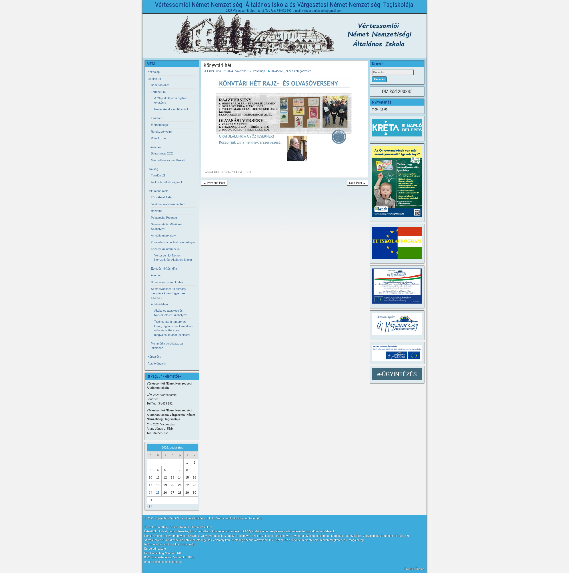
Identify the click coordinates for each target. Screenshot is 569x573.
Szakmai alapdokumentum (168, 204)
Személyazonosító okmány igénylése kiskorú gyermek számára (168, 293)
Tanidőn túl (158, 175)
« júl (149, 506)
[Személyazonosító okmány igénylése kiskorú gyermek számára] (397, 181)
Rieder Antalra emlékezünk (171, 109)
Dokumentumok (158, 191)
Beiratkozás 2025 (162, 153)
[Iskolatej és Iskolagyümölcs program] (397, 243)
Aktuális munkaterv (163, 235)
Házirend (156, 210)
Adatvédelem (159, 304)
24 (150, 492)
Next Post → (357, 182)
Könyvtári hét (217, 65)
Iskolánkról (155, 78)
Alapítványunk (157, 363)
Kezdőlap (154, 72)
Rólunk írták (158, 138)
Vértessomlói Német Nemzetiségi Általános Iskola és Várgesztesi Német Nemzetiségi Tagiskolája (284, 4)
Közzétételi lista (161, 197)
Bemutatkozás (160, 85)
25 (158, 492)
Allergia (155, 275)
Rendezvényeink (161, 131)
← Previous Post (214, 182)
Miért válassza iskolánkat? (168, 160)
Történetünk (158, 92)
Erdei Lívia (214, 71)
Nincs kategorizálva (298, 71)
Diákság (153, 169)
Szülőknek (154, 147)
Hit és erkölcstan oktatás (167, 282)
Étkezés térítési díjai (164, 268)
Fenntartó (157, 118)
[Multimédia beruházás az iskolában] (397, 286)
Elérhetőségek (160, 124)
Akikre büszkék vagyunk (167, 182)
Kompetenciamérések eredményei (173, 242)
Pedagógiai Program (164, 217)
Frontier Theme (414, 569)
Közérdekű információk (165, 249)
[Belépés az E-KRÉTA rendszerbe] (397, 127)
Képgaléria (154, 356)
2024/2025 (277, 71)
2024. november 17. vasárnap (246, 71)
